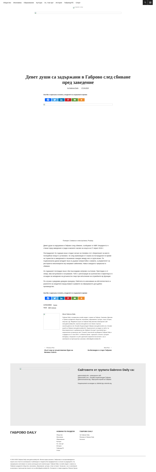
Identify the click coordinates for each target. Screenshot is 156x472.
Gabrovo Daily (71, 314)
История (59, 3)
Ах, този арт (48, 3)
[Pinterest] (68, 98)
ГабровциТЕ (68, 3)
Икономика (17, 3)
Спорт (78, 3)
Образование (29, 3)
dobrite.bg (100, 383)
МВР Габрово (52, 307)
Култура (39, 3)
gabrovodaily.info (83, 375)
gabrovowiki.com (83, 377)
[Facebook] (48, 98)
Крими (55, 305)
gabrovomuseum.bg (84, 379)
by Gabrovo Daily (72, 88)
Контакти (82, 439)
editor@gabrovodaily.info (42, 468)
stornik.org (108, 383)
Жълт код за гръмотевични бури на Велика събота (58, 350)
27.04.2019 (85, 88)
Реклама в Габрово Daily (87, 437)
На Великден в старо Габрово (96, 349)
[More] (81, 98)
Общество (7, 3)
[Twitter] (55, 98)
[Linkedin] (61, 98)
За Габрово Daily (84, 435)
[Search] (145, 2)
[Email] (75, 98)
